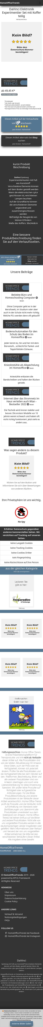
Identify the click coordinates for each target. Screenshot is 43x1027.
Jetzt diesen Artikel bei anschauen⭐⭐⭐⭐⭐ (9, 260)
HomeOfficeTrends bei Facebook (23, 933)
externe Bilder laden (21, 1023)
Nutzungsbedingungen (16, 917)
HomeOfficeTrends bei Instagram (23, 936)
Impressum (10, 895)
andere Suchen (17, 851)
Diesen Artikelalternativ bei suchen (32, 260)
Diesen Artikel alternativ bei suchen (21, 140)
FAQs (7, 920)
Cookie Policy (11, 901)
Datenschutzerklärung (15, 898)
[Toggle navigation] (40, 3)
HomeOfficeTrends (10, 2)
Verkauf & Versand (14, 914)
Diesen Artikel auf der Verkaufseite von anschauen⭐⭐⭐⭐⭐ (21, 123)
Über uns (9, 892)
